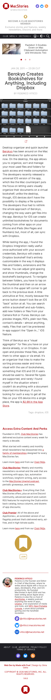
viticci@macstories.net (32, 632)
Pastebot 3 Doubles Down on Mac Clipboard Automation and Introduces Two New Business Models (36, 50)
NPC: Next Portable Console (31, 607)
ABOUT (7, 647)
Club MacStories (29, 434)
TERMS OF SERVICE (26, 649)
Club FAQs (39, 462)
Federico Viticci (23, 578)
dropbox (39, 412)
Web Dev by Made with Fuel (17, 665)
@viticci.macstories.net (32, 625)
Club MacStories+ (12, 490)
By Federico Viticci (25, 93)
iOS (46, 412)
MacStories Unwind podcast (24, 481)
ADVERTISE (24, 647)
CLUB (5, 36)
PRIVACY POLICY (39, 647)
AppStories (20, 599)
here (17, 462)
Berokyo (8, 151)
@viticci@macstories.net (33, 618)
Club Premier (9, 512)
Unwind (18, 604)
